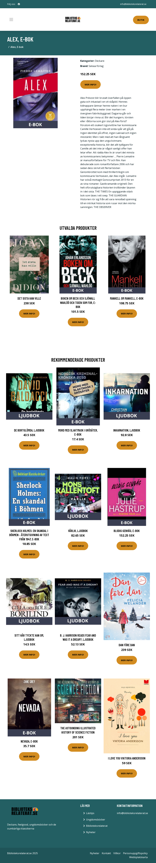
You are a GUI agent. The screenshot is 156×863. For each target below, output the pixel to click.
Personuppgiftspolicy (135, 853)
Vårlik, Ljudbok (78, 531)
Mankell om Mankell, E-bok (127, 298)
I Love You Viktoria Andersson (126, 758)
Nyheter (91, 832)
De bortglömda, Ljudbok (29, 430)
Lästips (90, 813)
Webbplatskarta (138, 857)
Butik (140, 19)
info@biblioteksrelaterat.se (133, 4)
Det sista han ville (29, 298)
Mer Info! (90, 84)
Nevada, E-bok (29, 741)
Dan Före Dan (127, 645)
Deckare (99, 61)
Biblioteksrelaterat (97, 825)
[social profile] (19, 4)
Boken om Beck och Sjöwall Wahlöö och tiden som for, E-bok (78, 302)
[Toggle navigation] (11, 19)
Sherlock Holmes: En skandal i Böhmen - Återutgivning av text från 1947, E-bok (29, 535)
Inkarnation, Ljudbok (126, 430)
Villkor (117, 853)
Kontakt (106, 853)
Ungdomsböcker (95, 819)
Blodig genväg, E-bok (127, 531)
